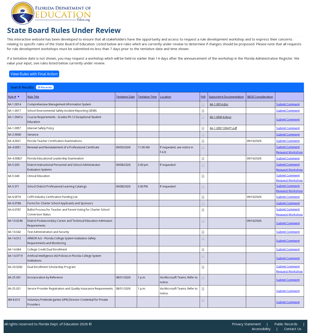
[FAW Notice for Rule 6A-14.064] (203, 249)
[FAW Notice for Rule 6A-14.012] (203, 238)
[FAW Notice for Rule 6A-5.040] (203, 176)
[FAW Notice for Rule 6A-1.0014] (203, 104)
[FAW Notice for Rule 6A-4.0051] (203, 147)
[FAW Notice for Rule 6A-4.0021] (203, 141)
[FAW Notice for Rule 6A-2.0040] (203, 134)
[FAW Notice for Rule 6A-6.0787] (203, 209)
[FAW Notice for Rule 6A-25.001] (203, 277)
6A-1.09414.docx (220, 117)
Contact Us (292, 328)
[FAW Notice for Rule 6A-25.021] (203, 288)
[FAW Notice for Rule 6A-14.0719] (203, 255)
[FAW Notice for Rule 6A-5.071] (203, 186)
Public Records (286, 324)
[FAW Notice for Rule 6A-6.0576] (203, 197)
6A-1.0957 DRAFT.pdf (223, 128)
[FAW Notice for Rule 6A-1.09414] (203, 117)
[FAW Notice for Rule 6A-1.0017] (203, 110)
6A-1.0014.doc (219, 104)
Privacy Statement (246, 324)
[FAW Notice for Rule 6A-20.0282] (203, 267)
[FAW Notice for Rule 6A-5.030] (203, 164)
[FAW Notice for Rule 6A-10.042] (203, 232)
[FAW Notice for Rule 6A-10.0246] (203, 220)
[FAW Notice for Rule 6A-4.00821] (203, 158)
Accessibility (261, 328)
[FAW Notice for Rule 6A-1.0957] (203, 128)
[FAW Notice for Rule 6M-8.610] (203, 299)
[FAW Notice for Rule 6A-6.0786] (203, 203)
